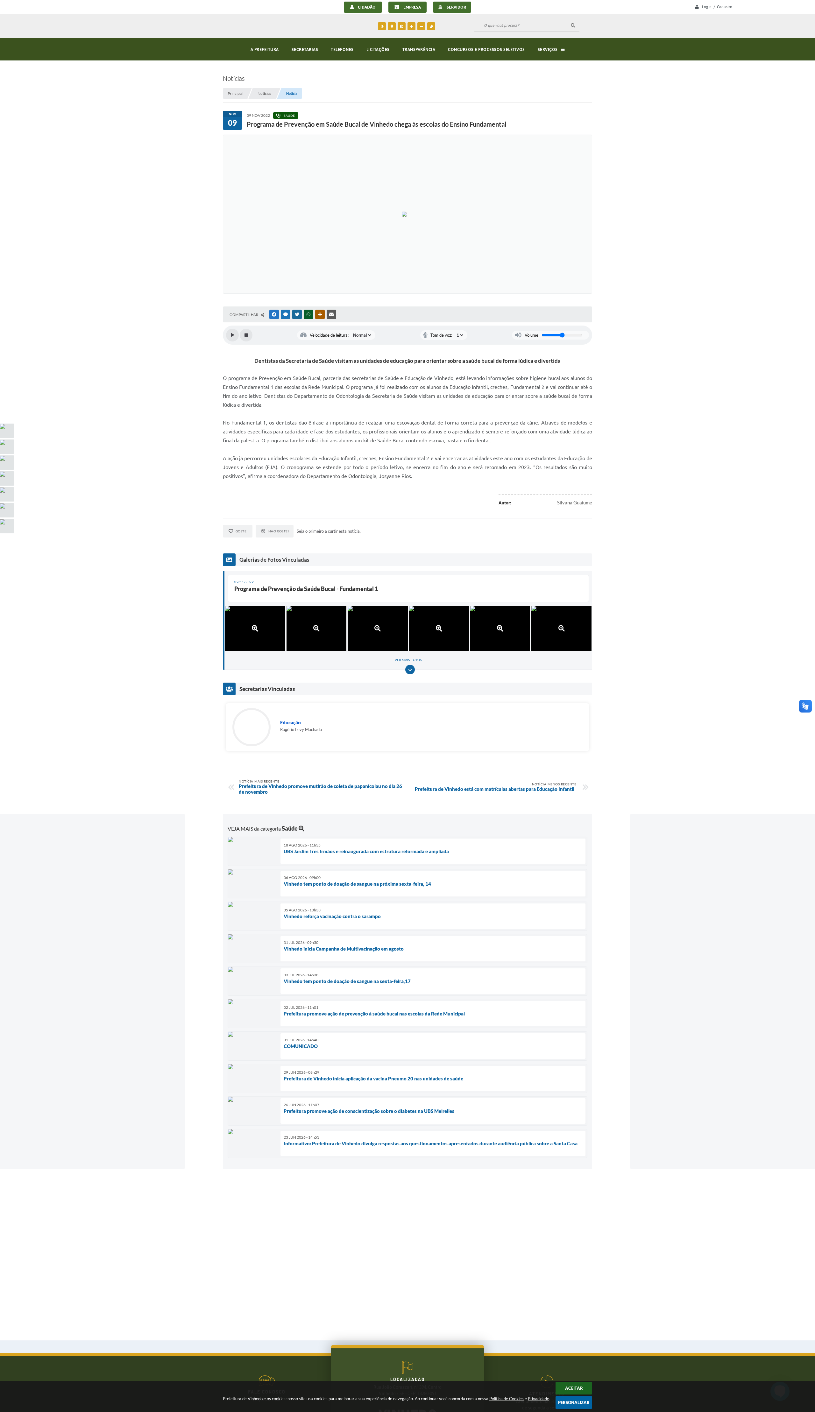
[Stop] (246, 335)
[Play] (232, 335)
